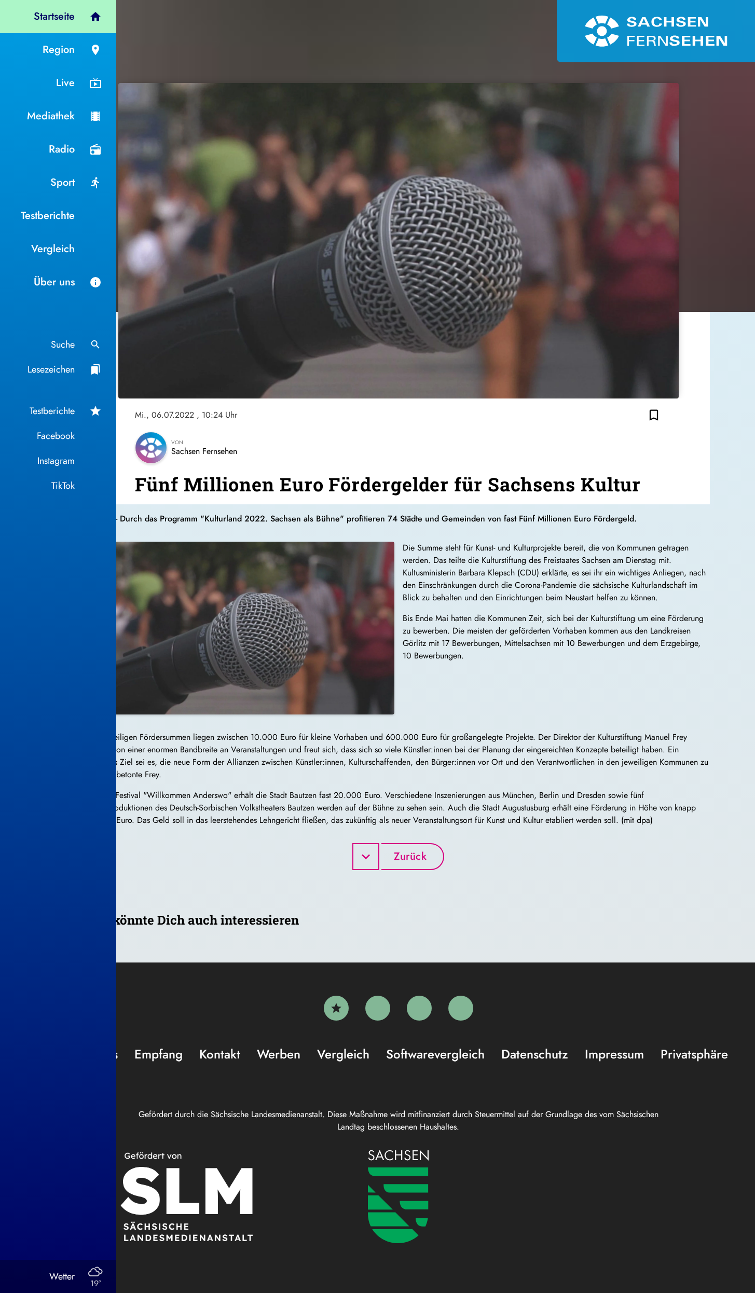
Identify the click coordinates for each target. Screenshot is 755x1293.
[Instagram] (419, 1008)
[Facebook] (377, 1008)
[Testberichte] (336, 1008)
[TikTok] (460, 1008)
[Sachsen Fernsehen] (656, 31)
